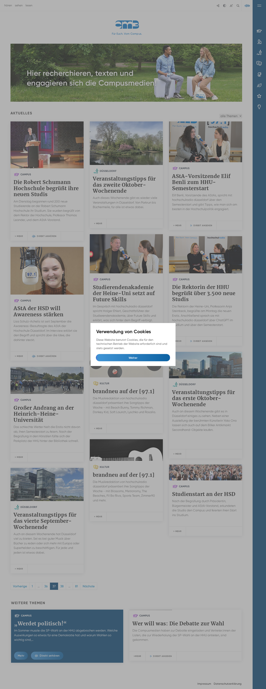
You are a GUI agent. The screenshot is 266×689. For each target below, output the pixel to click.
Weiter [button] (133, 357)
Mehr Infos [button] (132, 348)
